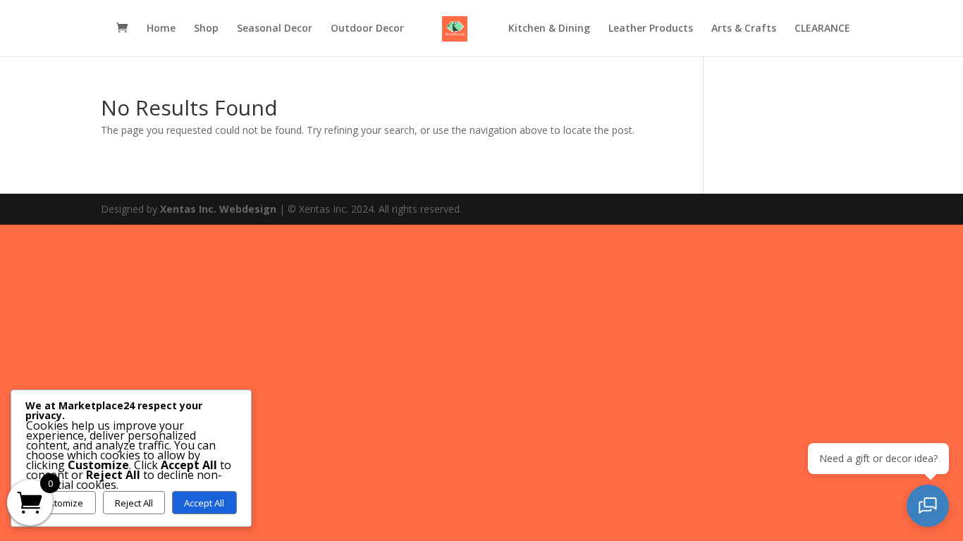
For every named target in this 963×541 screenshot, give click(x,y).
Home (161, 29)
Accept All (204, 503)
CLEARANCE (822, 29)
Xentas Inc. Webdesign (218, 209)
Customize (60, 503)
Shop (206, 29)
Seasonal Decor (274, 29)
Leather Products (650, 29)
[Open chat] (928, 506)
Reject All (134, 503)
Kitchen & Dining (549, 29)
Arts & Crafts (743, 29)
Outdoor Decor (367, 29)
